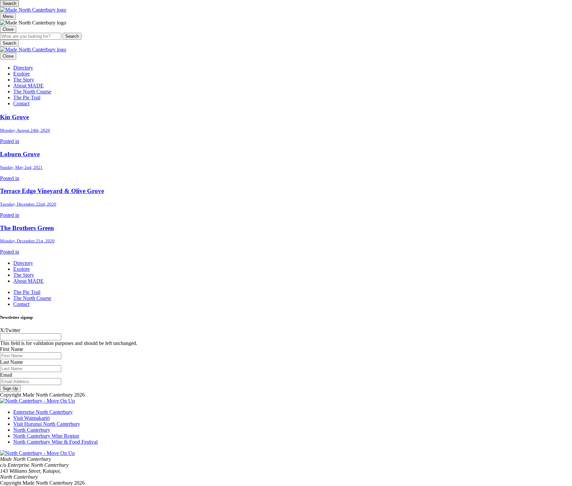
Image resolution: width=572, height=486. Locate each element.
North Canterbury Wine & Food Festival (55, 442)
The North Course (32, 91)
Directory (23, 68)
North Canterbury (31, 430)
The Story (23, 79)
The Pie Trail (26, 97)
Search (9, 3)
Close (8, 29)
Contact (21, 103)
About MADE (28, 85)
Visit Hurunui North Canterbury (46, 424)
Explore (21, 73)
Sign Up (10, 388)
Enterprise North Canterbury (43, 412)
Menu (8, 16)
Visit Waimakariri (31, 418)
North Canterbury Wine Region (46, 436)
